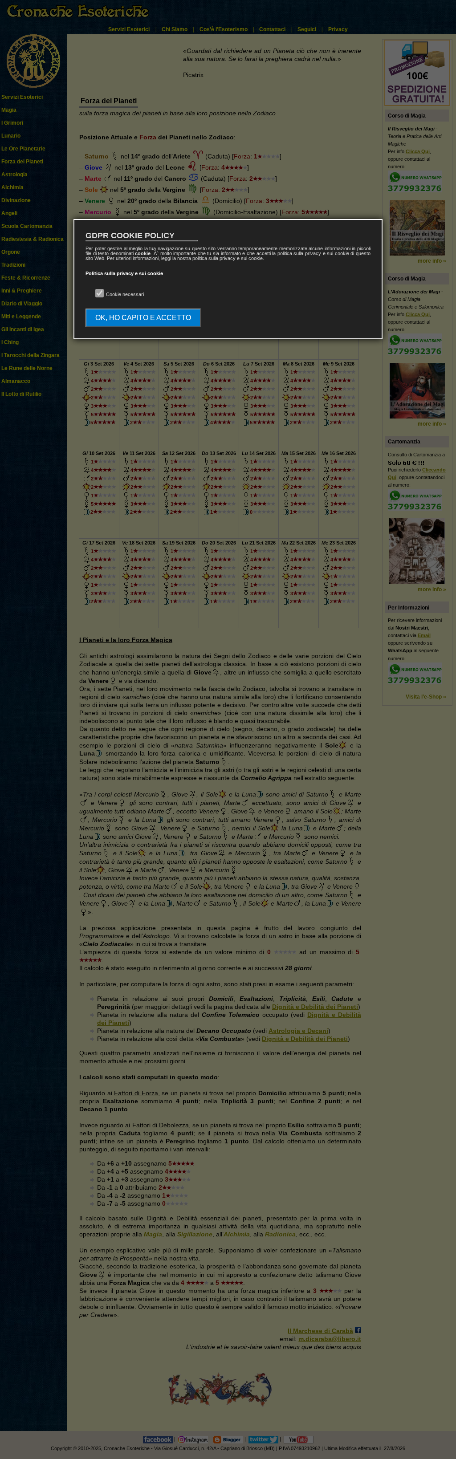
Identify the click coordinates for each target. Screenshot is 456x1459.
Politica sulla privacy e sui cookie (124, 273)
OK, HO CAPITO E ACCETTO (143, 317)
